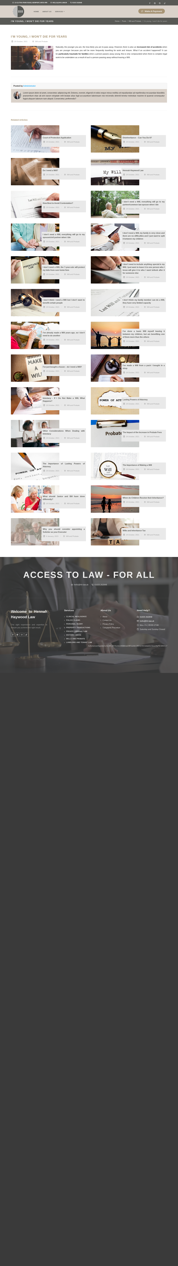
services (59, 11)
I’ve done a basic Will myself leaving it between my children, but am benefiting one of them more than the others (144, 334)
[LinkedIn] (154, 2)
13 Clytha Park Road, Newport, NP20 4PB (30, 3)
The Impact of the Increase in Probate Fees (142, 432)
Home (117, 21)
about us (47, 11)
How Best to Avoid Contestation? (58, 203)
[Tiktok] (164, 2)
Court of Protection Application (57, 138)
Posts (124, 21)
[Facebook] (149, 2)
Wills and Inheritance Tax (134, 531)
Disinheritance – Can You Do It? (137, 138)
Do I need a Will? (50, 170)
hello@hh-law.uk (59, 3)
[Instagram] (159, 2)
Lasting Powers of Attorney (135, 400)
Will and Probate (135, 21)
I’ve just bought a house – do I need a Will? (62, 367)
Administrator (29, 86)
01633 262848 (77, 3)
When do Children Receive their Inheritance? (143, 498)
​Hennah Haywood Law (133, 170)
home (36, 11)
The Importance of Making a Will (137, 465)
